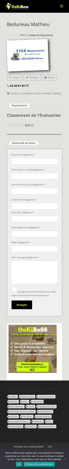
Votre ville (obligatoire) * (22, 212)
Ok (18, 464)
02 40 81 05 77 (19, 86)
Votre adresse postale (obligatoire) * (28, 184)
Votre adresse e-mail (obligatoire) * (27, 169)
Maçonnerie (46, 35)
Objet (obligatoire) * (20, 242)
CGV (50, 446)
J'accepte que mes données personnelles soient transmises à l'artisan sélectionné (33, 293)
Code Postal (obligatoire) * (23, 199)
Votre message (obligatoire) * (25, 257)
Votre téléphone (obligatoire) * (25, 227)
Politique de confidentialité (28, 446)
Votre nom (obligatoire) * (23, 154)
